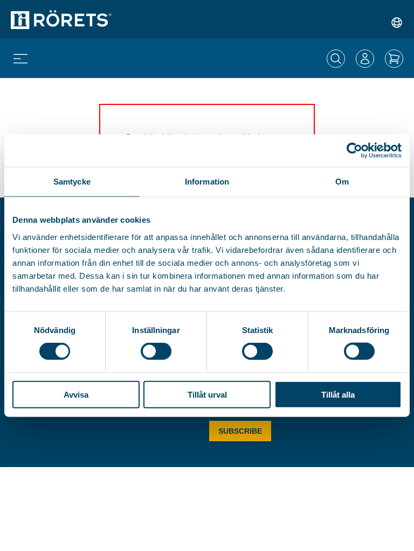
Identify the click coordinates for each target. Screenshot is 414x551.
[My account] (365, 59)
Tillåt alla (338, 394)
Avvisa (76, 394)
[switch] (156, 351)
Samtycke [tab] (72, 181)
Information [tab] (207, 181)
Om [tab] (342, 181)
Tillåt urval (207, 394)
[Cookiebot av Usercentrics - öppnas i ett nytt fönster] (354, 151)
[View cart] (394, 59)
